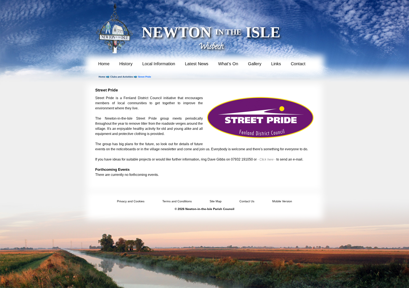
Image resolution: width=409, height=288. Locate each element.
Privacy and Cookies (130, 201)
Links (276, 63)
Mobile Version (282, 201)
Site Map (216, 201)
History (125, 63)
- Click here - (266, 159)
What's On (228, 63)
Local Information (158, 63)
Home (103, 63)
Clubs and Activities (121, 76)
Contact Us (246, 201)
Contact (298, 63)
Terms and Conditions (177, 201)
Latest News (196, 63)
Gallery (254, 63)
